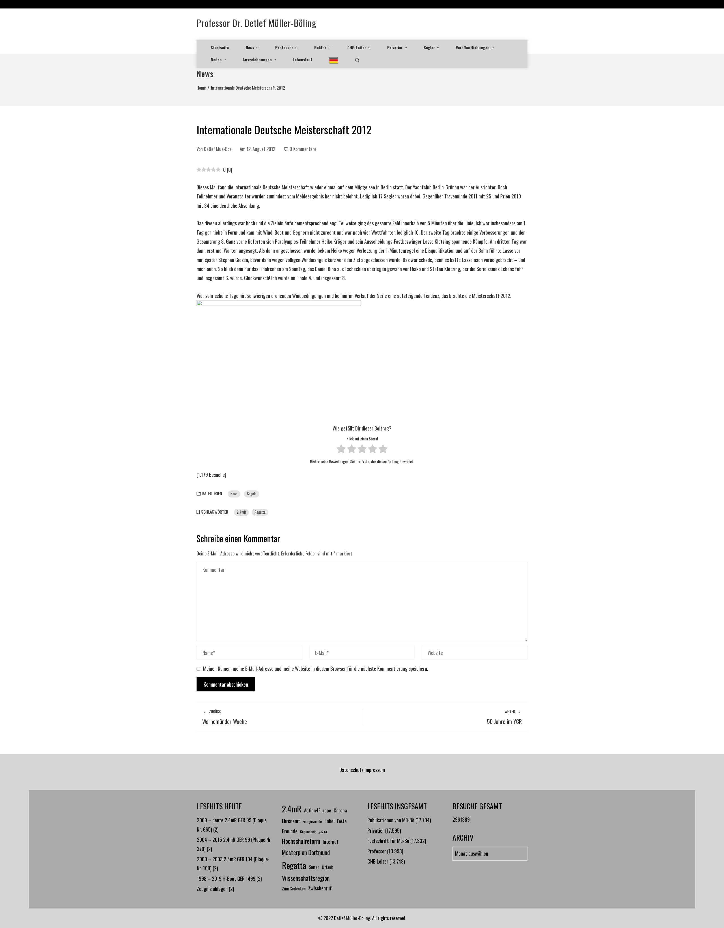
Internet (331, 841)
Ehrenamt (291, 821)
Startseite (220, 47)
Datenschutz (351, 769)
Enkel (329, 821)
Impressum (375, 769)
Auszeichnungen (257, 59)
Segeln (252, 493)
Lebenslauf (302, 59)
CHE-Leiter (356, 47)
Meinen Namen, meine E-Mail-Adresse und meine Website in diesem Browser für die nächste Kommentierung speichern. (315, 668)
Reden (216, 59)
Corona (340, 810)
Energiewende (312, 821)
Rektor (320, 47)
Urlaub (327, 867)
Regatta (260, 512)
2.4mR (241, 512)
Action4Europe (317, 810)
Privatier (395, 47)
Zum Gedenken (294, 888)
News (250, 47)
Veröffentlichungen (473, 47)
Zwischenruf (320, 888)
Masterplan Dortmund (306, 852)
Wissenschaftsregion (305, 877)
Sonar (314, 866)
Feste (341, 821)
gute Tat (322, 832)
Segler (429, 47)
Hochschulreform (301, 840)
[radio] (341, 450)
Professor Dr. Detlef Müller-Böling (256, 22)
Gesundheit (308, 831)
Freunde (290, 831)
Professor (284, 47)
